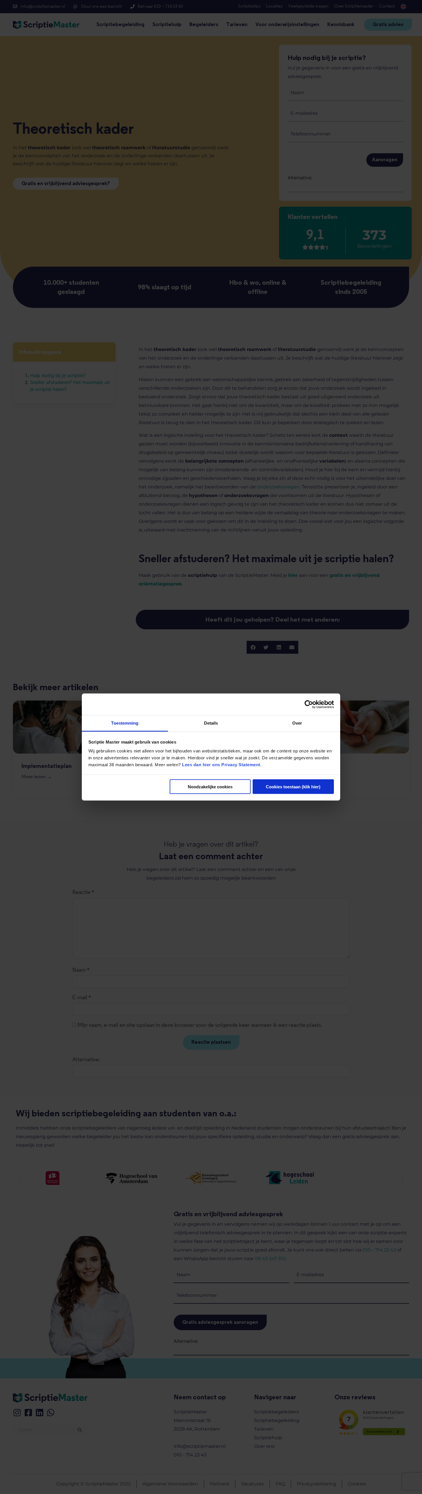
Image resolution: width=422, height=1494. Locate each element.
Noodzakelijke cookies (210, 786)
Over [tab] (297, 723)
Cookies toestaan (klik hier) (293, 786)
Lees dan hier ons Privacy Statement (221, 764)
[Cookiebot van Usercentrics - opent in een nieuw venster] (309, 704)
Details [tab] (211, 723)
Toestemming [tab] (124, 723)
